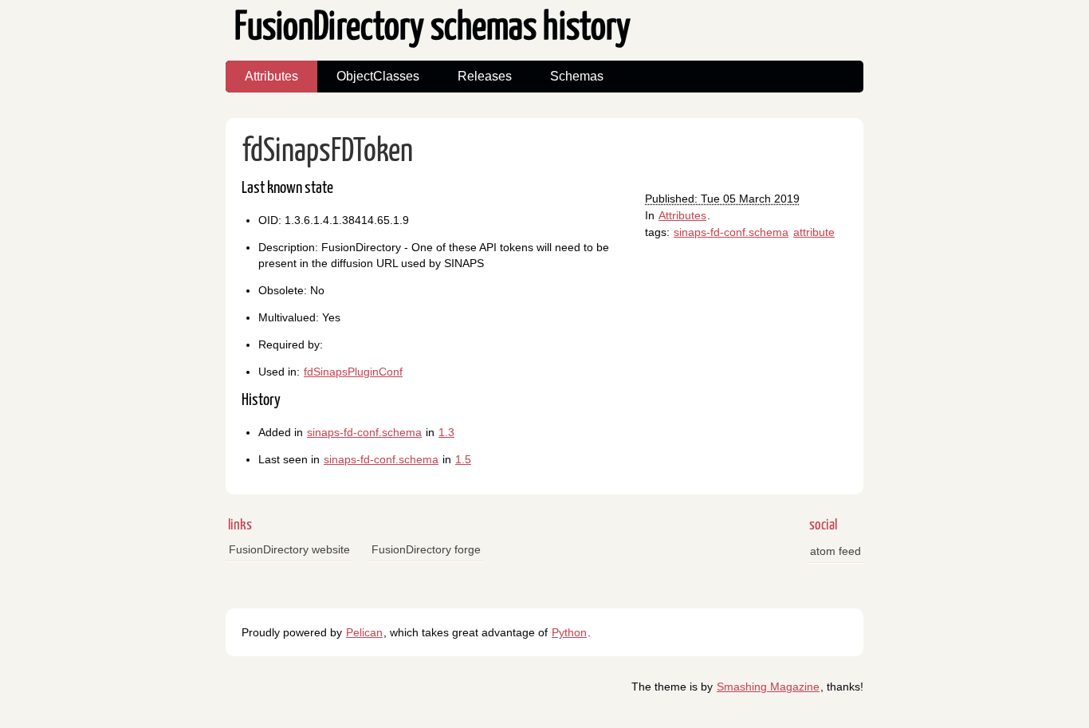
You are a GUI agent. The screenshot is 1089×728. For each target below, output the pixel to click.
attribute (814, 232)
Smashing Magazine (768, 686)
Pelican (364, 632)
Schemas (576, 76)
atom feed (835, 551)
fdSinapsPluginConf (353, 371)
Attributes (271, 76)
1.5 (463, 459)
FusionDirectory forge (426, 549)
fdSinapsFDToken (327, 151)
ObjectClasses (377, 76)
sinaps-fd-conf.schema (731, 232)
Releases (485, 76)
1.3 (446, 432)
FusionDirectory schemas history (432, 28)
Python (569, 632)
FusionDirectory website (289, 549)
